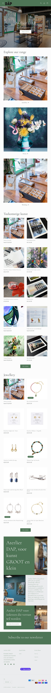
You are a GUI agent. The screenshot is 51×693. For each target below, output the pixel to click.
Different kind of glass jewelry (33, 269)
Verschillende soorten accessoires (11, 299)
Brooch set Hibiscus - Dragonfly (34, 430)
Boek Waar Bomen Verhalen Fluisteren (12, 269)
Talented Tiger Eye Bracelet (33, 460)
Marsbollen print (30, 358)
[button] (3, 3)
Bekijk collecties (25, 32)
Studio (20, 653)
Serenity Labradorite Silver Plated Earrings (13, 520)
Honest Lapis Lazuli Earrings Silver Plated (13, 489)
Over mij (36, 653)
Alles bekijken (25, 366)
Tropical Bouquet (7, 358)
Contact (36, 660)
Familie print (30, 299)
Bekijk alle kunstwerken (13, 624)
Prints (24, 154)
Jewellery (24, 102)
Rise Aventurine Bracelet (32, 401)
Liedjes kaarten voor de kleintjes (34, 328)
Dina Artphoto (8, 687)
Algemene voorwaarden (21, 687)
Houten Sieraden (7, 240)
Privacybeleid (14, 687)
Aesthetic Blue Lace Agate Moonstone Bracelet (35, 521)
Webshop (24, 205)
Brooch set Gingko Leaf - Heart (11, 430)
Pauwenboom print (31, 240)
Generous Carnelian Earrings (10, 460)
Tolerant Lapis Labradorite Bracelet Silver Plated (36, 490)
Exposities (36, 657)
